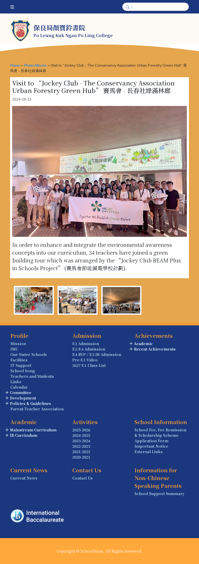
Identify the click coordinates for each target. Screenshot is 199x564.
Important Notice (151, 446)
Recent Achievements (155, 349)
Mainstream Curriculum (33, 429)
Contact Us (82, 478)
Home (15, 65)
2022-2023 (81, 446)
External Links (148, 451)
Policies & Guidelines (30, 403)
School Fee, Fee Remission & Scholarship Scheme (160, 432)
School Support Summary (159, 493)
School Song (22, 370)
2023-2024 (81, 440)
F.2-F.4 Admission (88, 349)
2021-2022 (81, 451)
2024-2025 (81, 435)
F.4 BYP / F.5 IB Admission (96, 354)
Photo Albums (35, 65)
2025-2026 (81, 429)
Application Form (151, 440)
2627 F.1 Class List (89, 365)
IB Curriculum (23, 435)
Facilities (18, 359)
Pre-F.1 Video (85, 359)
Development (23, 398)
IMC (14, 349)
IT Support (20, 365)
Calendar (19, 387)
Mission (18, 343)
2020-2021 (81, 457)
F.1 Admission (85, 343)
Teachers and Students (32, 376)
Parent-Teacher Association (37, 408)
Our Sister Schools (28, 354)
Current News (23, 478)
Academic (143, 343)
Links (15, 381)
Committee (20, 392)
